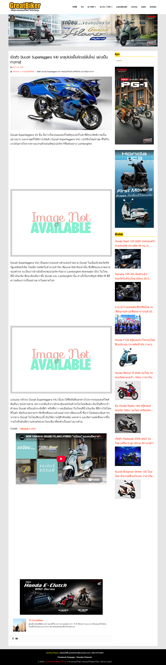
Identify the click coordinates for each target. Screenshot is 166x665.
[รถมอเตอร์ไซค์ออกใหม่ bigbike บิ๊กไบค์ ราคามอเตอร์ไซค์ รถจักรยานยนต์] (24, 7)
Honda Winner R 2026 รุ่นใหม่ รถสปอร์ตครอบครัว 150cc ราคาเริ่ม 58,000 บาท (134, 375)
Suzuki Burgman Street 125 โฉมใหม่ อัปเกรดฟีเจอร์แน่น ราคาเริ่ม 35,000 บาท (134, 474)
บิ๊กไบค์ (63, 661)
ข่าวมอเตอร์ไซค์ (28, 71)
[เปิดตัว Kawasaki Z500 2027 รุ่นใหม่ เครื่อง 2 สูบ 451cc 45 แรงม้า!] (128, 456)
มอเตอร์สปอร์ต (121, 7)
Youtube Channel (84, 657)
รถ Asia (92, 7)
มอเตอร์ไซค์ (49, 661)
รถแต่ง (143, 7)
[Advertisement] (57, 166)
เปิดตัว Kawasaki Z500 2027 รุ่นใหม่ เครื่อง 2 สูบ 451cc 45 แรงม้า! (134, 441)
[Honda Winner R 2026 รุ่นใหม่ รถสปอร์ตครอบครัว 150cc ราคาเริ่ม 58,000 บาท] (128, 390)
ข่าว (82, 7)
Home (74, 7)
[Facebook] (13, 638)
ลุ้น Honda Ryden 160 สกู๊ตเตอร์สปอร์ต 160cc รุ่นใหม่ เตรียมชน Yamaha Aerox (133, 408)
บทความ (134, 7)
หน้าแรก (16, 71)
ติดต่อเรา (153, 7)
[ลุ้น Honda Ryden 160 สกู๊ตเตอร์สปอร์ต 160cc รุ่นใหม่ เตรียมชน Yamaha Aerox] (128, 423)
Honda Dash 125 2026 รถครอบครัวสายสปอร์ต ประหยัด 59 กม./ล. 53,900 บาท (135, 243)
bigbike (57, 661)
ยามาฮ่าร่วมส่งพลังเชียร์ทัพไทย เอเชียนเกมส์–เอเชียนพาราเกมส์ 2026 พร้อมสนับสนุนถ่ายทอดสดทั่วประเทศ (135, 309)
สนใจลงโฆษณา (53, 652)
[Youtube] (16, 638)
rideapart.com (27, 428)
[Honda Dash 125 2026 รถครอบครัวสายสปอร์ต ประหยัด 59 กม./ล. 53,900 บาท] (128, 258)
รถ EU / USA (106, 7)
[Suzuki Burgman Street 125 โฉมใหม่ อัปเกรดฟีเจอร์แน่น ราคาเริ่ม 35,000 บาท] (128, 489)
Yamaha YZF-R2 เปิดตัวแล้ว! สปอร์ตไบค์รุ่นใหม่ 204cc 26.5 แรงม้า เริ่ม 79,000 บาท (132, 276)
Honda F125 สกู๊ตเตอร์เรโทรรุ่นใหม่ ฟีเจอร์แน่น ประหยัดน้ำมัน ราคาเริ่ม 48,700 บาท (135, 342)
